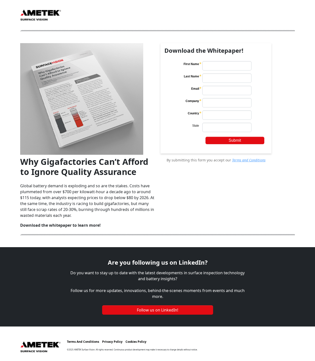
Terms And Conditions (83, 342)
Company (192, 101)
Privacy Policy (112, 342)
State (195, 125)
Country (193, 113)
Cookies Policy (136, 342)
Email (195, 88)
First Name (191, 64)
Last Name (191, 76)
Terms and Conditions (249, 160)
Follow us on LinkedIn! (157, 310)
